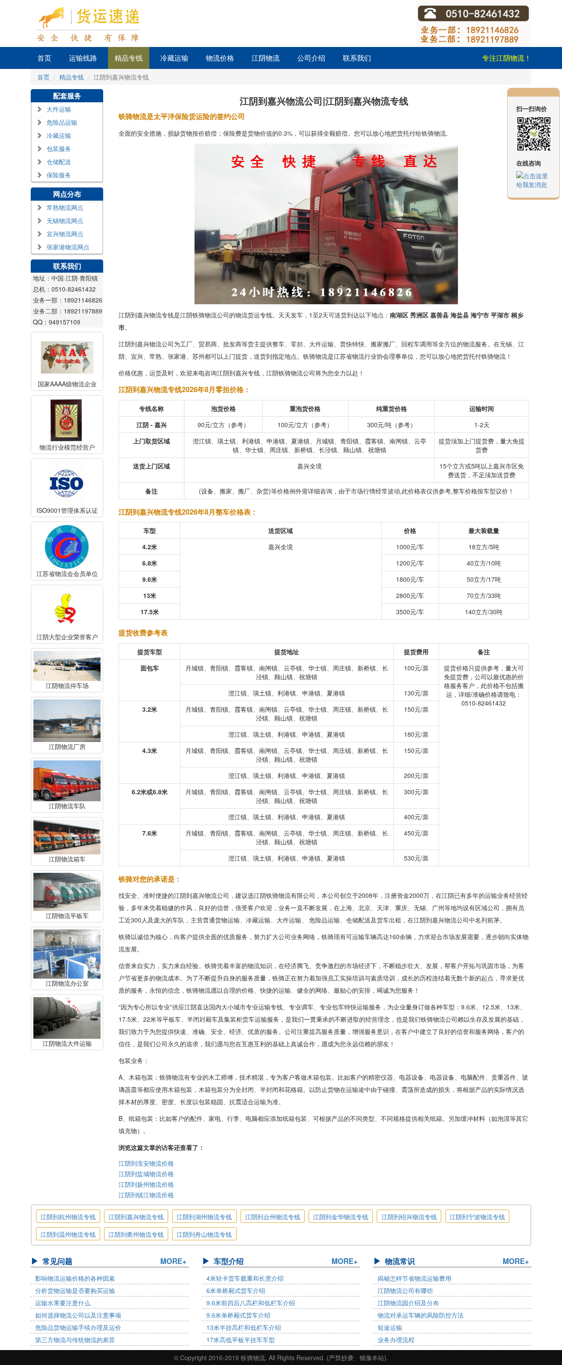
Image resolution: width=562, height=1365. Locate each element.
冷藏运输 (174, 58)
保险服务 (59, 174)
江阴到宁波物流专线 (477, 1216)
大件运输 (59, 108)
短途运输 (390, 1327)
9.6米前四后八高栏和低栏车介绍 (250, 1302)
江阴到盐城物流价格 (146, 1173)
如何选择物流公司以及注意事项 (78, 1315)
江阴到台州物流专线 (272, 1216)
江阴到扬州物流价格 (146, 1184)
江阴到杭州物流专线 (68, 1216)
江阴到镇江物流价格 (146, 1194)
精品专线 (129, 58)
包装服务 (59, 148)
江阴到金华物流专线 (340, 1216)
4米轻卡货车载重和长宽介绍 (245, 1278)
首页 (44, 58)
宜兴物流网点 (65, 233)
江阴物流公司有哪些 (405, 1290)
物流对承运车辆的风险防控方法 (421, 1315)
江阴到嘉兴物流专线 (136, 1216)
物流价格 (220, 58)
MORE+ (173, 1261)
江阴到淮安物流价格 (146, 1163)
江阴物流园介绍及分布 (408, 1302)
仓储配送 (59, 161)
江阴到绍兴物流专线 (409, 1216)
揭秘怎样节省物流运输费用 (414, 1278)
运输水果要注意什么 (62, 1302)
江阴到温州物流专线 (68, 1234)
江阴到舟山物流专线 (204, 1234)
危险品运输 (62, 122)
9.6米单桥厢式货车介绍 (238, 1315)
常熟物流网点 (65, 207)
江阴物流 (266, 58)
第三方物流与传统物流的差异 (75, 1339)
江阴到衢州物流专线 (136, 1234)
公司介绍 (311, 58)
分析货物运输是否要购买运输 (75, 1290)
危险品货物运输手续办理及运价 (78, 1327)
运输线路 (83, 58)
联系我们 (357, 58)
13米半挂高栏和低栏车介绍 (243, 1327)
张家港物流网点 (68, 246)
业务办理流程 (396, 1339)
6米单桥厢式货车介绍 (235, 1290)
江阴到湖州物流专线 (204, 1216)
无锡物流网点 (65, 220)
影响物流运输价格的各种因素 (75, 1278)
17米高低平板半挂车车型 (240, 1339)
